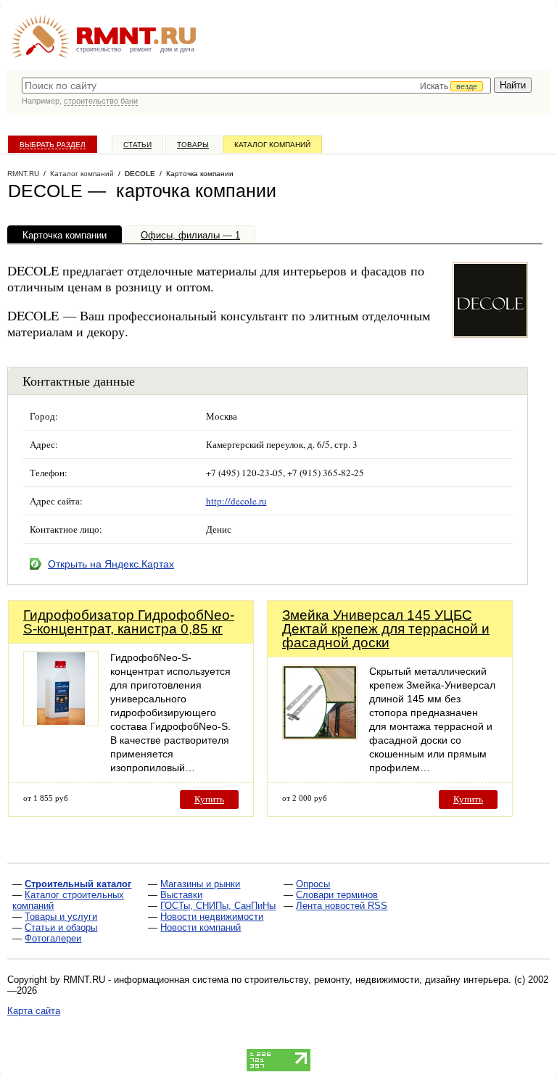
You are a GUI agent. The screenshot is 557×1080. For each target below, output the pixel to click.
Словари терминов (337, 894)
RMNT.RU (23, 174)
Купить (209, 799)
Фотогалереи (53, 938)
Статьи (137, 145)
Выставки (181, 894)
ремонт (141, 49)
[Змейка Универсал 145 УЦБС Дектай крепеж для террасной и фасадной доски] (320, 736)
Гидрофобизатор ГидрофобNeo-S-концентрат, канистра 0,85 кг (128, 621)
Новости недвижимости (211, 916)
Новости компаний (200, 927)
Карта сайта (33, 1010)
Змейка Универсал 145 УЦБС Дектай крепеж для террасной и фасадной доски (386, 628)
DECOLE (140, 174)
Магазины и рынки (200, 883)
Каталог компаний (272, 145)
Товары (193, 145)
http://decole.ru (236, 500)
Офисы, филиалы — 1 (190, 235)
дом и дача (177, 49)
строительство (98, 49)
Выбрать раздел (53, 145)
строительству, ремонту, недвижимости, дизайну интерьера (376, 979)
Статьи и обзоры (61, 927)
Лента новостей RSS (341, 905)
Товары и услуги (61, 916)
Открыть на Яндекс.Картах (111, 564)
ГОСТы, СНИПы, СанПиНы (218, 905)
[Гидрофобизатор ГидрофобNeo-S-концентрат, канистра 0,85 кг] (61, 722)
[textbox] (256, 86)
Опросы (313, 883)
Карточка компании (64, 235)
